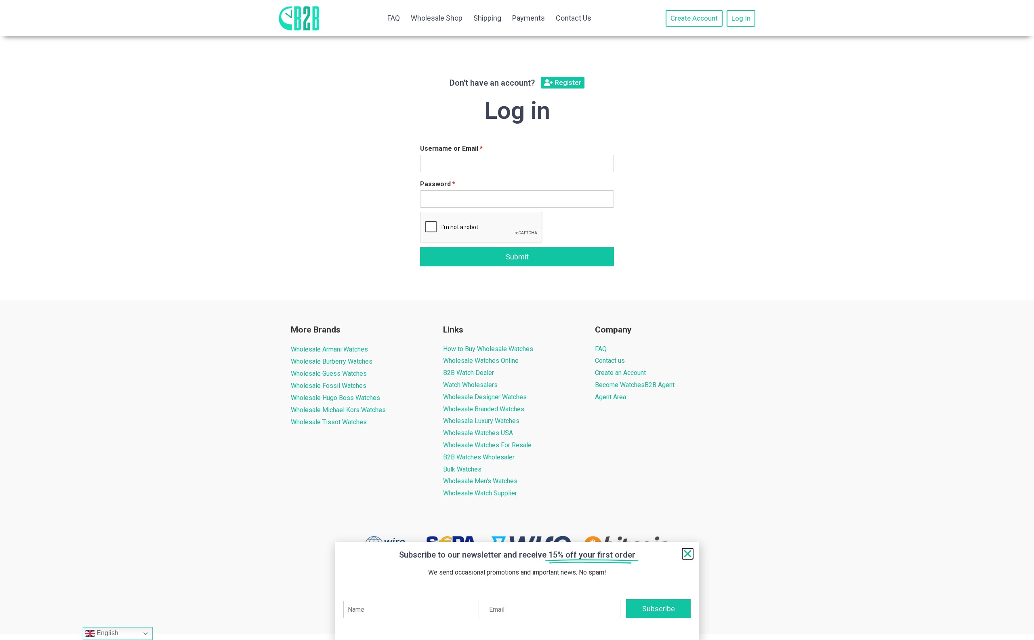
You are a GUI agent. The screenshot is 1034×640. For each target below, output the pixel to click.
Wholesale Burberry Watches (331, 361)
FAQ (393, 18)
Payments (528, 18)
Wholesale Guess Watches (329, 373)
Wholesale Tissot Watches (329, 422)
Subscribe (658, 608)
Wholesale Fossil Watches (328, 385)
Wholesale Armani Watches (329, 349)
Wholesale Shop (436, 18)
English (106, 632)
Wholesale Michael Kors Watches (338, 410)
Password (437, 184)
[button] (688, 554)
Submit (517, 257)
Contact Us (573, 18)
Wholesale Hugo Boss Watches (335, 398)
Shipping (487, 18)
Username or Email (451, 148)
